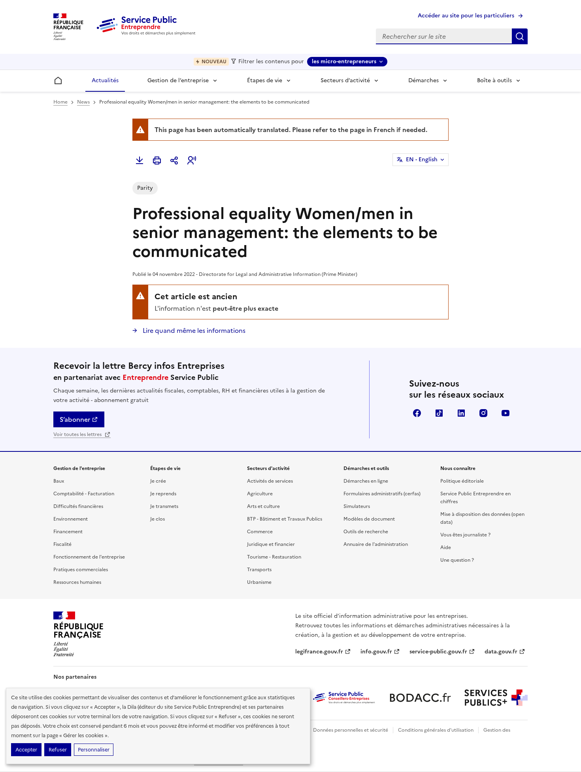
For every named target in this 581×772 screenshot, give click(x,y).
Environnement (70, 519)
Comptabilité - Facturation (83, 493)
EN (422, 159)
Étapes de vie (264, 80)
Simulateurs (356, 506)
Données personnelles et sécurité (350, 730)
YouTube (505, 413)
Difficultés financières (78, 506)
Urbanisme (259, 582)
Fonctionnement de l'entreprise (89, 557)
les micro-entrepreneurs (344, 61)
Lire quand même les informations (193, 330)
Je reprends (163, 493)
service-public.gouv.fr (438, 651)
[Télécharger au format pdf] (139, 160)
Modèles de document (369, 519)
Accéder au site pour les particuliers (466, 15)
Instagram (483, 413)
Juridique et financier (271, 544)
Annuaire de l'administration (375, 544)
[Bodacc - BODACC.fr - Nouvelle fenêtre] (420, 697)
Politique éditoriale (462, 481)
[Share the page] (174, 160)
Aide (445, 547)
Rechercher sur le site (520, 36)
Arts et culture (263, 506)
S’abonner (75, 419)
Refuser (58, 749)
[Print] (157, 160)
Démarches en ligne (365, 481)
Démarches (423, 80)
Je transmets (164, 506)
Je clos (157, 519)
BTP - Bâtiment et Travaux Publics (284, 519)
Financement (68, 531)
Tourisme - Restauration (274, 557)
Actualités (105, 80)
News (83, 102)
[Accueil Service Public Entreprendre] (147, 33)
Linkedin (461, 413)
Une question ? (457, 560)
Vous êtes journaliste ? (465, 534)
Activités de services (270, 481)
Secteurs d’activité (345, 80)
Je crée (158, 481)
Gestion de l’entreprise (178, 80)
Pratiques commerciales (80, 569)
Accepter (26, 749)
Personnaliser (93, 749)
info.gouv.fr (376, 651)
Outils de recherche (365, 531)
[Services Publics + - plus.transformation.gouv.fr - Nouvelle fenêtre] (496, 697)
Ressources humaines (77, 582)
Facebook (417, 413)
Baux (58, 481)
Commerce (260, 531)
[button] (192, 160)
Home (60, 102)
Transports (259, 569)
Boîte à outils (494, 80)
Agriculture (260, 493)
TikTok (439, 413)
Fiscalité (62, 544)
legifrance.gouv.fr (319, 651)
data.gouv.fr (501, 651)
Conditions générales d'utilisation (435, 730)
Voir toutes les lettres (78, 434)
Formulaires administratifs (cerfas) (382, 493)
